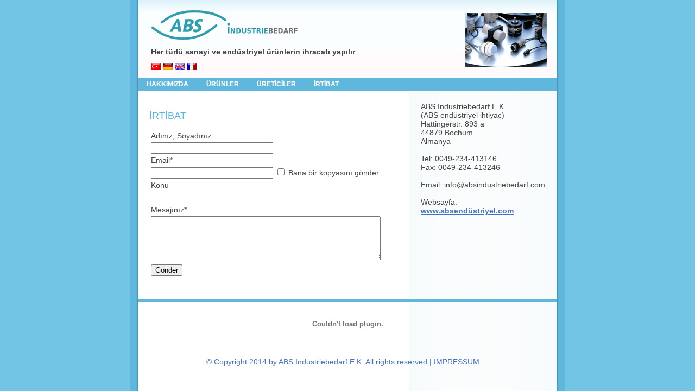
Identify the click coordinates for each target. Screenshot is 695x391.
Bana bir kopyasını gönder (333, 172)
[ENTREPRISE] (192, 66)
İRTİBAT (326, 84)
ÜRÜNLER (223, 84)
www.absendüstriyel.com (467, 210)
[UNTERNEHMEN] (168, 66)
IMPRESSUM (456, 361)
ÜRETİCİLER (277, 84)
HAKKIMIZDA (168, 84)
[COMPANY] (180, 66)
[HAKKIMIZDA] (156, 66)
